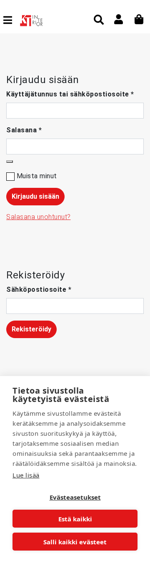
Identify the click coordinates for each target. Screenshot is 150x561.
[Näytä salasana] (9, 161)
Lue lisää (26, 475)
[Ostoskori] (139, 19)
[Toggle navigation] (11, 20)
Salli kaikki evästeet (75, 542)
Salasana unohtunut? (38, 217)
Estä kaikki (75, 519)
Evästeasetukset (75, 497)
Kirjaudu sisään (35, 196)
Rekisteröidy (31, 329)
